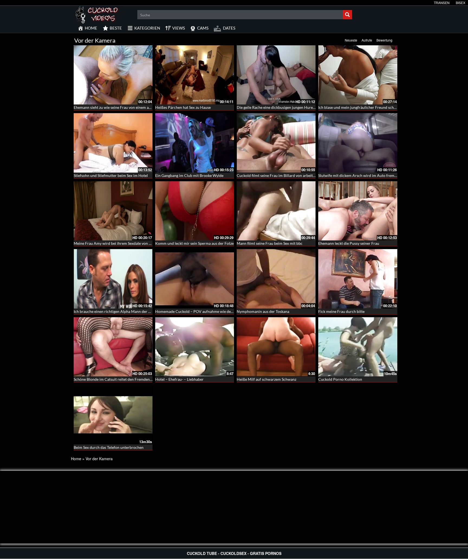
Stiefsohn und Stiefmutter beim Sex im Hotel (111, 175)
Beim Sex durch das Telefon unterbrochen (109, 447)
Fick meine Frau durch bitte (341, 311)
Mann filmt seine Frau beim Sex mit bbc (270, 243)
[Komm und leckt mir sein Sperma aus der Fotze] (194, 210)
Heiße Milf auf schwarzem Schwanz (266, 379)
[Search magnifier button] (347, 14)
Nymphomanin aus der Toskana (263, 311)
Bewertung (384, 40)
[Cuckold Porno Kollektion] (357, 346)
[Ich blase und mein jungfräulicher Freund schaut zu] (357, 74)
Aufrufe (367, 40)
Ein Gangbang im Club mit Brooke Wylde (189, 175)
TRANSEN (442, 2)
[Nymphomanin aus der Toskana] (276, 278)
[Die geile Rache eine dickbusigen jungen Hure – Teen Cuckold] (276, 74)
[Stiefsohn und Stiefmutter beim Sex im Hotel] (113, 142)
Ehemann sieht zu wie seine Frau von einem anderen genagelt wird (129, 107)
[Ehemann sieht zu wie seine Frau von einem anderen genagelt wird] (113, 74)
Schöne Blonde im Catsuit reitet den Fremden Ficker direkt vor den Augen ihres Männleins (149, 379)
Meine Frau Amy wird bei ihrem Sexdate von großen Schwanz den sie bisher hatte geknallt (149, 243)
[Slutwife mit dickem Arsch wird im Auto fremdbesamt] (357, 142)
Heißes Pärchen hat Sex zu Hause (183, 107)
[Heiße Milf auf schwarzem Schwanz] (276, 346)
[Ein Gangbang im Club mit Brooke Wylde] (194, 142)
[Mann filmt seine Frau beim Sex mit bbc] (276, 210)
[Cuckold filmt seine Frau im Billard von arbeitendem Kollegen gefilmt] (276, 142)
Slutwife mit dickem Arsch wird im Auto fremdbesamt (363, 175)
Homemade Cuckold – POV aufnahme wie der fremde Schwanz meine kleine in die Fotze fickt (233, 311)
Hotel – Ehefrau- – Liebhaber (179, 379)
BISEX (460, 2)
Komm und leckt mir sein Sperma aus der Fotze (194, 243)
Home (76, 458)
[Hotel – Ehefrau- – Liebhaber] (194, 346)
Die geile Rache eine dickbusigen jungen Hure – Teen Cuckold (288, 107)
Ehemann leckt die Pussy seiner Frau (348, 243)
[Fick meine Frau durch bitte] (357, 278)
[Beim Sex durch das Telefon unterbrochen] (113, 414)
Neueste (351, 40)
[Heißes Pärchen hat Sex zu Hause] (194, 74)
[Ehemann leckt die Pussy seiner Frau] (357, 210)
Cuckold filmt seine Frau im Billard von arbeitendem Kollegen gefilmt (294, 175)
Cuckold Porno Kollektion (340, 379)
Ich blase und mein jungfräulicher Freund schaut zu (361, 107)
